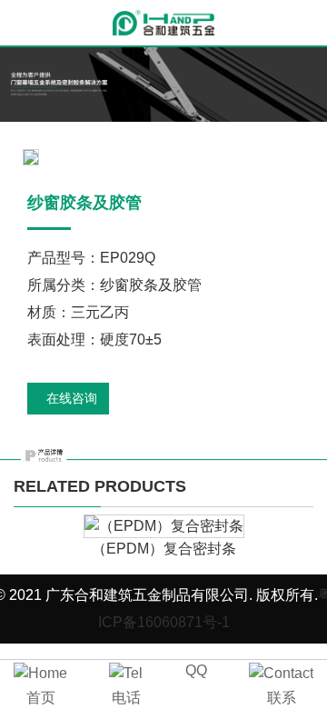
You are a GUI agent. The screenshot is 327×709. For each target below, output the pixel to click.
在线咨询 (71, 398)
